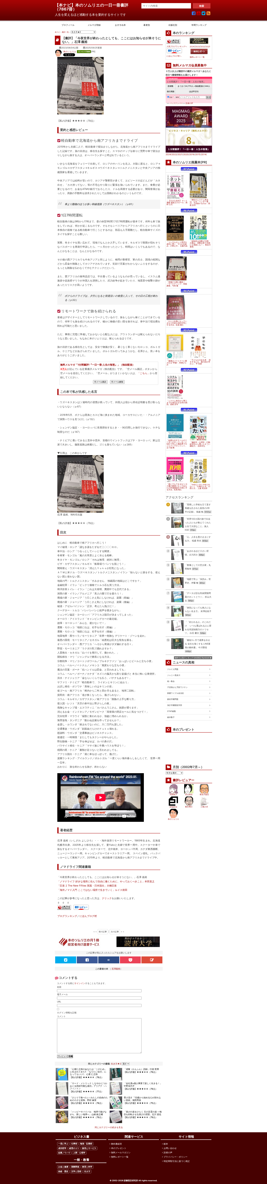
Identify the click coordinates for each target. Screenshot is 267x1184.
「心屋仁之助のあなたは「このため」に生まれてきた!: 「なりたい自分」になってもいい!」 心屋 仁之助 (88, 1072)
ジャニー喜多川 (173, 675)
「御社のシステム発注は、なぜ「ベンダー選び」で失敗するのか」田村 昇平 (200, 202)
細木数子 (171, 717)
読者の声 (189, 103)
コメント (61, 1016)
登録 (170, 97)
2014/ (204, 154)
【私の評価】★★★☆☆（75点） (140, 1103)
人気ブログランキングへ (177, 46)
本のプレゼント (118, 1148)
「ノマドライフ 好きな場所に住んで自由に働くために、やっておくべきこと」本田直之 (106, 881)
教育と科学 (87, 1167)
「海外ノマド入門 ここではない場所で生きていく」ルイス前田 (92, 889)
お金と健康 (63, 1167)
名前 (59, 987)
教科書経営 (116, 1143)
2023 (197, 47)
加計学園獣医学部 (174, 705)
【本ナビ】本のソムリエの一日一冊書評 (93, 5)
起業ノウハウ (64, 1153)
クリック (107, 898)
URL (59, 1001)
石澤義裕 (116, 968)
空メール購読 (100, 382)
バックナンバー (176, 103)
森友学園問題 (172, 699)
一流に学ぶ (63, 1143)
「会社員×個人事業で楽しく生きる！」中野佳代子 (143, 1084)
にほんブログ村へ (174, 56)
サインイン (79, 983)
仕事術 (74, 1143)
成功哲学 (62, 1148)
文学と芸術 (76, 1171)
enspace (173, 807)
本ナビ (57, 32)
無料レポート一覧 (197, 57)
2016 (191, 154)
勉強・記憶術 (86, 1143)
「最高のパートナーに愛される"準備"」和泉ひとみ (177, 363)
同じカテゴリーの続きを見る (109, 1127)
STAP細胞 (171, 711)
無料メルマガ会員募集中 (190, 65)
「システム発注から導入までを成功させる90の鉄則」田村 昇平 (177, 402)
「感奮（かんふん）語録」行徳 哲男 (141, 1069)
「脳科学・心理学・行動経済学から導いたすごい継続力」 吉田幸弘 (200, 444)
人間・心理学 (79, 1153)
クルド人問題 (172, 669)
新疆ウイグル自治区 (175, 693)
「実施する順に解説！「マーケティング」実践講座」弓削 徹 (177, 284)
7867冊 (66, 9)
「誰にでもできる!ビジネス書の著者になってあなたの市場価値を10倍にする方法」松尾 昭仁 (177, 487)
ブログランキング (67, 916)
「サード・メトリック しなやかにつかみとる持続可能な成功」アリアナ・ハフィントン (88, 1086)
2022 (203, 47)
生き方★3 (116, 1063)
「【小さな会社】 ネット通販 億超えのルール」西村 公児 (177, 202)
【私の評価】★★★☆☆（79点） (140, 1072)
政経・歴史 (63, 1171)
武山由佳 (189, 794)
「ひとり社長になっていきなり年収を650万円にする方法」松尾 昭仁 (177, 323)
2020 (186, 154)
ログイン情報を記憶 (66, 1012)
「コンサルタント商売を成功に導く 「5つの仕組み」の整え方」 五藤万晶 (177, 244)
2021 (208, 47)
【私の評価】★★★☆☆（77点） (86, 1091)
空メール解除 (117, 382)
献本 (166, 1143)
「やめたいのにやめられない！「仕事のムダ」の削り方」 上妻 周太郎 (200, 486)
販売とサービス (89, 1148)
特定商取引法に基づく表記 (177, 1161)
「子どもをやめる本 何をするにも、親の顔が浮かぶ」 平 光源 (200, 362)
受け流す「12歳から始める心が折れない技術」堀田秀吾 (142, 1098)
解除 (177, 97)
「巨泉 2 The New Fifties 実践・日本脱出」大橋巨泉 (87, 885)
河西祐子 (173, 794)
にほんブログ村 (88, 916)
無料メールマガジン (121, 1152)
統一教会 (171, 681)
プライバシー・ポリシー (175, 1156)
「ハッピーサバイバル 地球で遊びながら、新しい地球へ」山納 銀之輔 (88, 1113)
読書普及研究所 (131, 1180)
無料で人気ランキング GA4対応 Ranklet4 (192, 658)
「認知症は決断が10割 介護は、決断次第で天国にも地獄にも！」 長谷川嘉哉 (200, 244)
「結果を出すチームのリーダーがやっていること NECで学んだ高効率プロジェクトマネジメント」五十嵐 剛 (177, 444)
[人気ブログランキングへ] (64, 907)
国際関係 (75, 1167)
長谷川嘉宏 (204, 794)
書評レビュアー (183, 780)
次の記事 (115, 931)
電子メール (62, 994)
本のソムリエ (69, 51)
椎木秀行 (189, 807)
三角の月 (204, 807)
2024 (192, 47)
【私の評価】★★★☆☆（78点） (87, 1077)
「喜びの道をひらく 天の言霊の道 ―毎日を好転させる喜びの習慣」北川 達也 (143, 1113)
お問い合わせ (170, 1148)
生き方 (87, 1171)
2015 (197, 154)
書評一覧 (65, 32)
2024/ (169, 154)
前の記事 (103, 931)
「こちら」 (143, 373)
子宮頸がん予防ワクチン (177, 687)
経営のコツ (74, 1148)
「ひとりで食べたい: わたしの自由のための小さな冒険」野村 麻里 (89, 1098)
